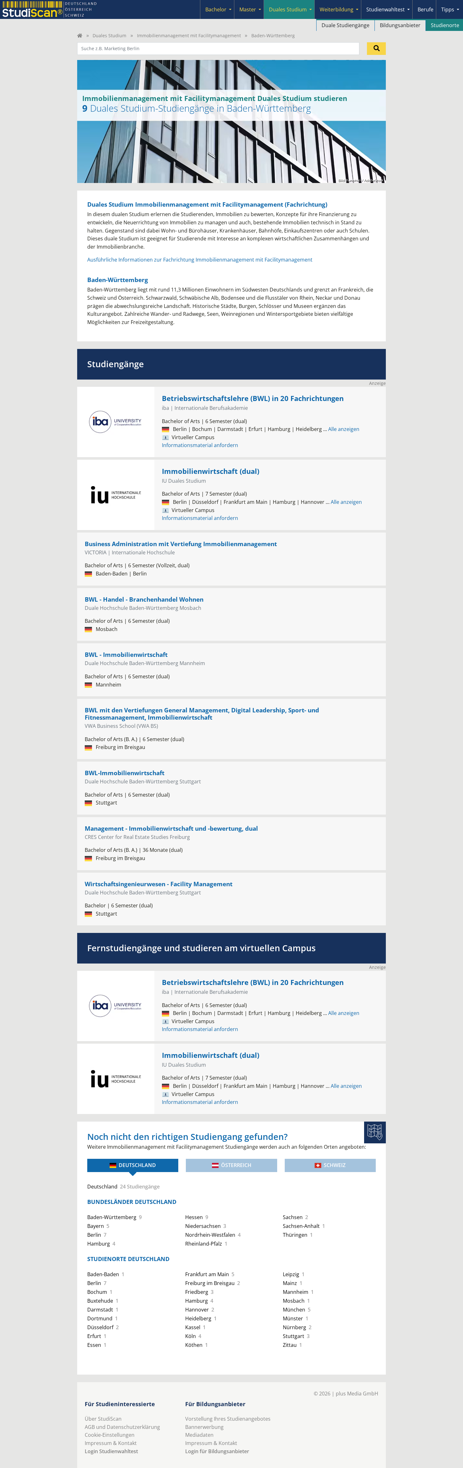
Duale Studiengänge (345, 25)
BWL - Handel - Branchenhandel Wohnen (144, 599)
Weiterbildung (336, 9)
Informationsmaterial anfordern (200, 445)
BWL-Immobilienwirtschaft (124, 773)
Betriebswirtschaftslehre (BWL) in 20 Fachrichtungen (253, 398)
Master (247, 9)
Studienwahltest (385, 9)
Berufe (425, 9)
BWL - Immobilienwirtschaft (126, 654)
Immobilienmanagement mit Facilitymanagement (189, 35)
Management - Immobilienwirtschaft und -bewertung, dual (171, 828)
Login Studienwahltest (111, 1451)
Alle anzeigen (341, 429)
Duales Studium (288, 9)
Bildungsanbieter (400, 25)
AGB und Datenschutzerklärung (122, 1427)
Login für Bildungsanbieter (217, 1451)
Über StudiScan (103, 1418)
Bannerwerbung (204, 1427)
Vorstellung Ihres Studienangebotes (228, 1418)
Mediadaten (199, 1434)
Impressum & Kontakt (111, 1443)
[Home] (79, 35)
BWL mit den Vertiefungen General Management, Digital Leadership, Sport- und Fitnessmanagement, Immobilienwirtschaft (202, 714)
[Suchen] (376, 48)
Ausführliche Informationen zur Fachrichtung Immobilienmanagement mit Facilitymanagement (199, 259)
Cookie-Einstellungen (109, 1434)
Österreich (236, 1165)
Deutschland (137, 1165)
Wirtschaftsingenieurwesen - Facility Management (158, 884)
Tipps (447, 9)
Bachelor (215, 9)
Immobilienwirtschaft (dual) (210, 471)
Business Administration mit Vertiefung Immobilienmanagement (181, 543)
